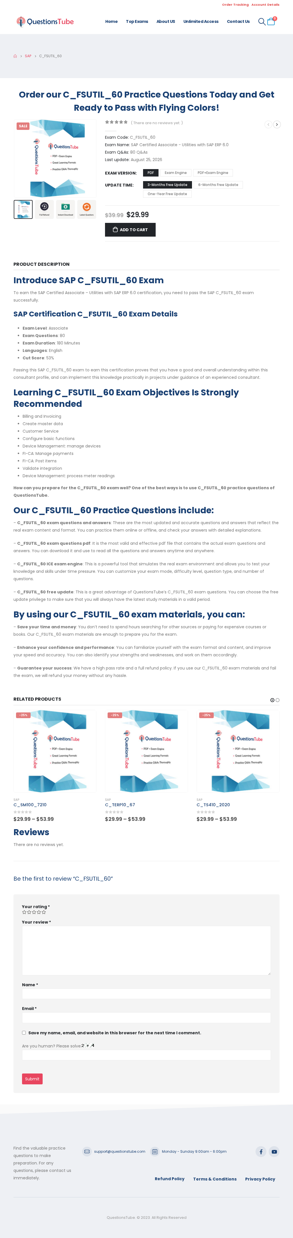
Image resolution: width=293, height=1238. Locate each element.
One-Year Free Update (167, 193)
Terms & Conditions (215, 1179)
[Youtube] (274, 1151)
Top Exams (137, 21)
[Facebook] (261, 1151)
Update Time (118, 185)
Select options (87, 719)
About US (166, 21)
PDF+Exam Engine (213, 172)
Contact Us (238, 21)
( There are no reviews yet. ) (157, 123)
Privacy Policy (260, 1179)
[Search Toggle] (262, 21)
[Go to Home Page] (15, 56)
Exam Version (120, 173)
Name (30, 985)
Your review (36, 922)
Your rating (36, 907)
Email (29, 1008)
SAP (16, 800)
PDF (151, 172)
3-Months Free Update (167, 184)
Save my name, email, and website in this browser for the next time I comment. (114, 1033)
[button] (15, 158)
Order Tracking (235, 4)
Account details (266, 4)
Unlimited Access (201, 21)
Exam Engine (176, 172)
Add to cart (134, 230)
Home (111, 21)
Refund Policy (170, 1179)
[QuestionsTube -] (44, 21)
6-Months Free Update (218, 184)
